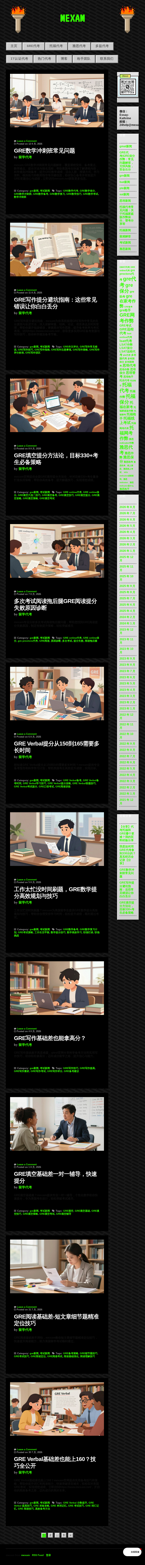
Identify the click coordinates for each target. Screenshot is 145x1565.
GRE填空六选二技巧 (29, 495)
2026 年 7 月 (127, 513)
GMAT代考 (125, 267)
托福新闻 (125, 230)
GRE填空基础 (82, 1210)
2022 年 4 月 (127, 774)
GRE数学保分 (87, 190)
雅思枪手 (124, 489)
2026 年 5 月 (127, 525)
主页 (14, 46)
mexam (25, 1555)
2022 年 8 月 (127, 749)
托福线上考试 (127, 420)
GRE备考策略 (70, 1353)
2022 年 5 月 (127, 768)
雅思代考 (79, 46)
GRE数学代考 (70, 190)
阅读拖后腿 (91, 640)
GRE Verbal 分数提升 (75, 1502)
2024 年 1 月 (127, 623)
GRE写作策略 (80, 349)
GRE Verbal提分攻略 (59, 783)
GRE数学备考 (40, 193)
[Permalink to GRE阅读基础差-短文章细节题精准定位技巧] (57, 1264)
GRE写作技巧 (25, 349)
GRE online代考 (72, 492)
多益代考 (102, 46)
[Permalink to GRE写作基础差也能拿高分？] (57, 986)
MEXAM (72, 18)
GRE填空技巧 (66, 495)
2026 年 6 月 (127, 519)
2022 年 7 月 (127, 756)
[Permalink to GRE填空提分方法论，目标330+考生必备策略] (57, 403)
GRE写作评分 (54, 1071)
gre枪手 (125, 310)
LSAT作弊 (126, 344)
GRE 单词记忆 (59, 1505)
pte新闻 (124, 188)
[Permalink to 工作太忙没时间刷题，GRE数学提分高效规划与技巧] (57, 837)
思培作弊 (124, 369)
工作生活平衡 (41, 932)
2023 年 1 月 (127, 708)
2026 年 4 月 (127, 531)
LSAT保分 (126, 347)
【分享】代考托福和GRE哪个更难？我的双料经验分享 (127, 833)
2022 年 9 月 (127, 743)
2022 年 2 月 (127, 787)
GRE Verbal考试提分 (25, 786)
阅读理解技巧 (87, 1356)
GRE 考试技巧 (76, 1505)
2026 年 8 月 (127, 507)
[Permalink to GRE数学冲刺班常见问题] (57, 98)
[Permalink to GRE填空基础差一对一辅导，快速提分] (57, 1122)
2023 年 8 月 (127, 664)
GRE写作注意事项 (61, 349)
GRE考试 (125, 325)
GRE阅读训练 (63, 786)
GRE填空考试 (47, 498)
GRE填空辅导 (63, 1213)
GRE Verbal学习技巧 (34, 783)
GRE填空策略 (30, 498)
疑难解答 (125, 236)
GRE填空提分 (82, 495)
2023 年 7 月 (127, 671)
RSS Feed (38, 1555)
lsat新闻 (125, 181)
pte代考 (126, 355)
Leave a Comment (27, 141)
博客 (64, 59)
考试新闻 (45, 190)
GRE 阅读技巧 (26, 1508)
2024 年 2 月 (127, 617)
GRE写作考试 (38, 1071)
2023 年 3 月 (127, 695)
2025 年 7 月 (127, 598)
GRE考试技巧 (21, 1356)
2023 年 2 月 (127, 702)
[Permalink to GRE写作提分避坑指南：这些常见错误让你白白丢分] (57, 247)
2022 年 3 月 (127, 781)
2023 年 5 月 (127, 683)
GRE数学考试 (90, 193)
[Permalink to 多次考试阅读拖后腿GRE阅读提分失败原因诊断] (57, 549)
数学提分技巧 (58, 932)
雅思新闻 (125, 248)
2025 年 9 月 (127, 585)
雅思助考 (128, 462)
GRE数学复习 (57, 193)
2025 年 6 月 (127, 604)
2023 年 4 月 (127, 689)
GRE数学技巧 (74, 193)
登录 (48, 1555)
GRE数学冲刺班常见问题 (44, 150)
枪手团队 (84, 59)
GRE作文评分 (70, 346)
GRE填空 (68, 1210)
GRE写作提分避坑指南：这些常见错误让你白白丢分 (127, 889)
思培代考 (129, 365)
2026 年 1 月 (127, 550)
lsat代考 (126, 341)
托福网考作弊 (127, 433)
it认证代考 (19, 59)
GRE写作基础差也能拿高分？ (50, 1038)
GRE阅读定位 (38, 1356)
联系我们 (107, 59)
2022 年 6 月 (127, 762)
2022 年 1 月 (127, 793)
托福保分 (127, 399)
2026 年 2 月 (127, 544)
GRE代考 (33, 46)
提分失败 (78, 640)
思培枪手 (128, 376)
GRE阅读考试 (54, 1356)
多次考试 (67, 640)
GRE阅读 (44, 640)
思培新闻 (125, 200)
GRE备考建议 (71, 1071)
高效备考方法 (42, 1508)
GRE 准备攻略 (41, 1505)
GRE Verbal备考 (72, 780)
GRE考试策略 (25, 932)
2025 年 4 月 (127, 610)
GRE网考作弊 (127, 317)
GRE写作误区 (32, 352)
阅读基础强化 (71, 1356)
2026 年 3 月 (127, 538)
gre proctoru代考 (28, 640)
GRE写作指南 (42, 349)
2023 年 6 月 (127, 677)
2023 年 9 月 (127, 658)
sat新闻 (124, 194)
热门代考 (44, 59)
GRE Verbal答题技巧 (84, 783)
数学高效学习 (74, 932)
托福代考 (56, 46)
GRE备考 (128, 307)
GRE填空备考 (49, 495)
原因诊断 (56, 640)
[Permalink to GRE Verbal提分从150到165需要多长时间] (57, 691)
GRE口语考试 (46, 786)
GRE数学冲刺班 (23, 193)
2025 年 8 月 (127, 592)
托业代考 (124, 380)
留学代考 (25, 157)
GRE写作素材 (21, 1071)
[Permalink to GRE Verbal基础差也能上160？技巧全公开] (57, 1407)
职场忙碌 (88, 932)
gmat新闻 (126, 146)
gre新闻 (34, 190)
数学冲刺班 (20, 196)
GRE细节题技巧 (88, 1353)
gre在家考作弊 (128, 301)
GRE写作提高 (87, 1068)
